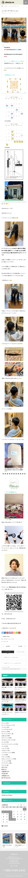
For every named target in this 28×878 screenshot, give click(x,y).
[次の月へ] (24, 805)
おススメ (4, 731)
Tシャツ (4, 723)
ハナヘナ (4, 748)
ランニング (5, 761)
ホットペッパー (8, 61)
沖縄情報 (4, 776)
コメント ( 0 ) (7, 651)
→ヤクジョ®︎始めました (10, 492)
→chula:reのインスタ (9, 75)
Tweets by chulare (7, 795)
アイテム (4, 727)
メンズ (15, 13)
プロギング (5, 750)
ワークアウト (5, 763)
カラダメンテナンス (7, 740)
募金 (3, 769)
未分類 (3, 773)
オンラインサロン (7, 733)
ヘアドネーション (10, 13)
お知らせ (4, 736)
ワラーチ (4, 765)
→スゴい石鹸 (8, 519)
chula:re (14, 854)
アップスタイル (6, 729)
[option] (8, 840)
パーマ (3, 746)
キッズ (3, 742)
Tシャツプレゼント (7, 725)
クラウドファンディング (8, 744)
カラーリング (5, 738)
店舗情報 (4, 771)
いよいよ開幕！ (18, 845)
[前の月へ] (17, 805)
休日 (3, 767)
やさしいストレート (7, 759)
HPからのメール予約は (18, 61)
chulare (8, 636)
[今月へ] (21, 805)
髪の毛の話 (5, 778)
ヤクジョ (4, 757)
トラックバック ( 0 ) (20, 651)
